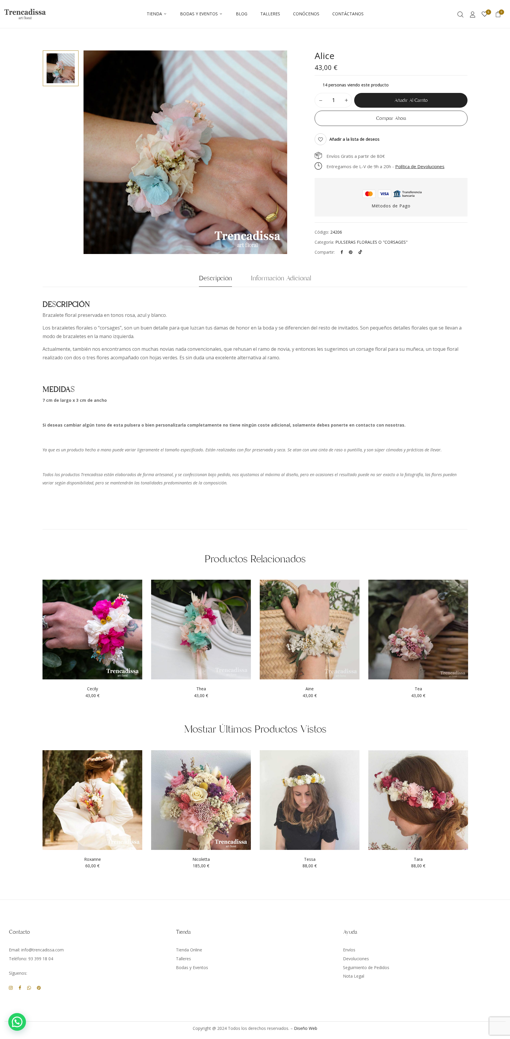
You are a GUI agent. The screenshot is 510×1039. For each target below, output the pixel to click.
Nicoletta (201, 859)
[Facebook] (342, 252)
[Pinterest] (350, 252)
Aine (309, 688)
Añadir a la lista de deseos (354, 139)
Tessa (310, 859)
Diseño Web (305, 1028)
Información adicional (281, 278)
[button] (498, 15)
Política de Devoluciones (419, 166)
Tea (418, 688)
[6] (485, 14)
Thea (201, 688)
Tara (418, 859)
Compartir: (325, 252)
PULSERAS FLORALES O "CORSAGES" (371, 242)
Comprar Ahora (391, 118)
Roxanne (92, 859)
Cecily (92, 688)
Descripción (215, 278)
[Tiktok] (360, 252)
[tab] (215, 280)
